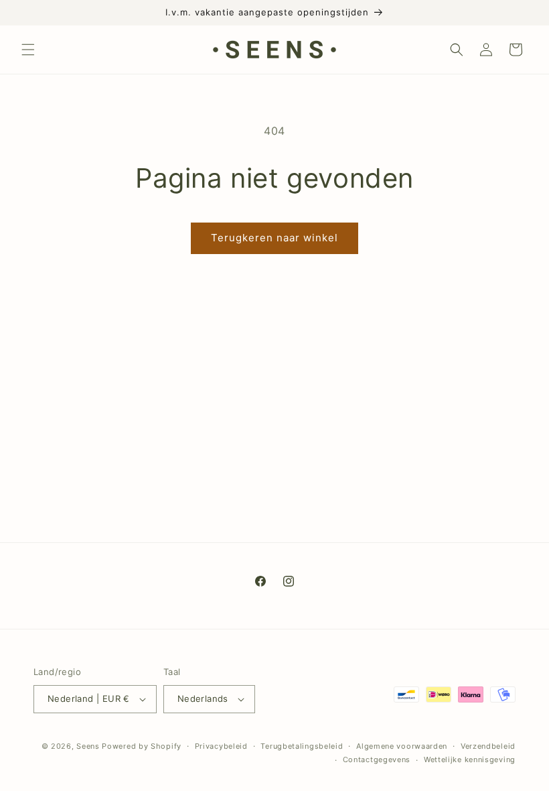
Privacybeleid (221, 746)
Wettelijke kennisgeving (470, 759)
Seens (88, 746)
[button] (28, 49)
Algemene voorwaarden (401, 746)
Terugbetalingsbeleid (301, 746)
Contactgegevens (377, 759)
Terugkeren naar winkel (274, 237)
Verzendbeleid (488, 746)
